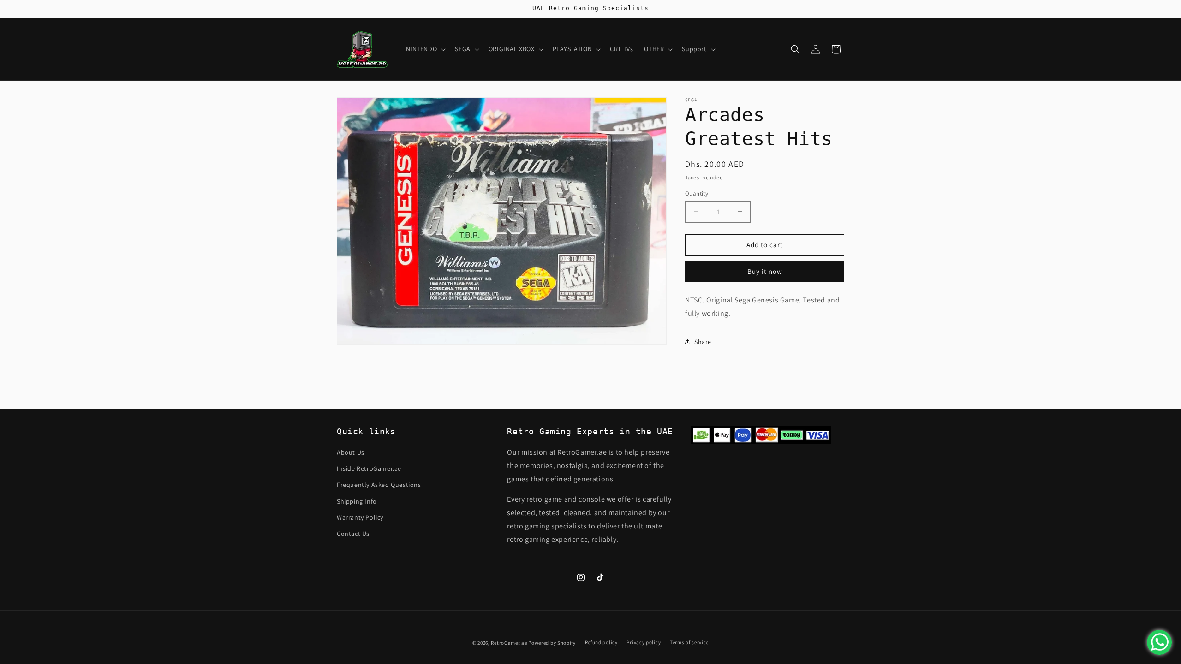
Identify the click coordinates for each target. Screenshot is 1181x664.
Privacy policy (643, 642)
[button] (425, 49)
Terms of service (689, 642)
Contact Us (353, 533)
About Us (350, 452)
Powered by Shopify (552, 643)
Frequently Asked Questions (379, 484)
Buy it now (764, 271)
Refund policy (601, 642)
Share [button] (702, 342)
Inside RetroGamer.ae (369, 468)
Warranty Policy (360, 517)
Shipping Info (357, 501)
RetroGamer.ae (509, 643)
